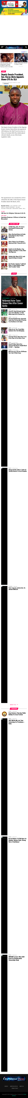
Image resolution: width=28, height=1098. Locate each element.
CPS (20, 205)
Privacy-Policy (15, 1088)
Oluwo (18, 207)
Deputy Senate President (8, 207)
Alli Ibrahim (14, 205)
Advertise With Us (14, 1086)
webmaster (6, 83)
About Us (22, 1086)
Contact (6, 1086)
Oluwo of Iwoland (7, 208)
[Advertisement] (14, 30)
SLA (24, 208)
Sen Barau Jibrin (17, 208)
